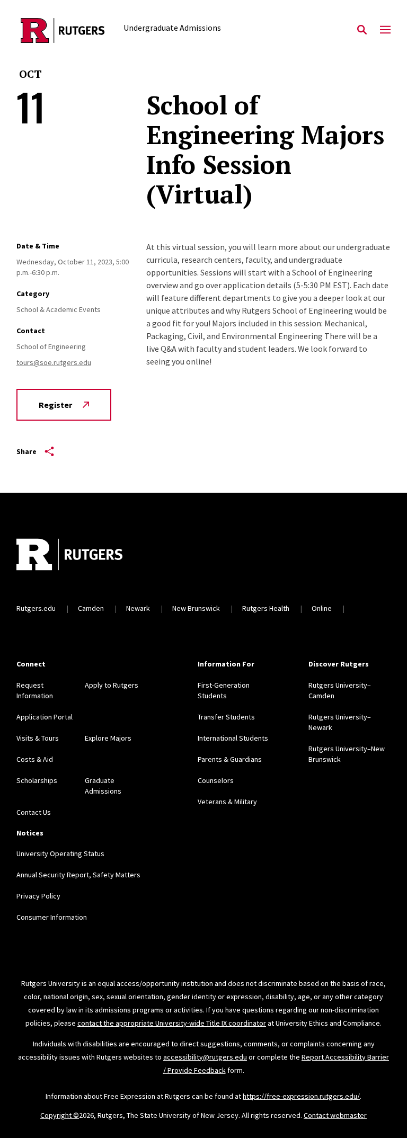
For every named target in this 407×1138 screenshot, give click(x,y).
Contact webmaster (335, 1115)
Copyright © (59, 1115)
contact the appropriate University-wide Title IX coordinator (171, 1023)
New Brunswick (196, 608)
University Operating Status (60, 853)
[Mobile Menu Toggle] (385, 30)
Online (322, 608)
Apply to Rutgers (111, 685)
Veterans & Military (227, 801)
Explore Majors (108, 738)
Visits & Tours (37, 738)
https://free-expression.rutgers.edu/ (301, 1096)
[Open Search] (362, 30)
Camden (91, 608)
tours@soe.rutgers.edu (53, 362)
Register (55, 404)
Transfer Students (226, 717)
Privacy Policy (38, 896)
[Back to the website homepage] (62, 30)
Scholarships (36, 780)
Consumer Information (51, 917)
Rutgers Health (265, 608)
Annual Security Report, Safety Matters (78, 874)
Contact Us (33, 812)
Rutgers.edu (36, 608)
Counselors (216, 780)
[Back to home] (86, 555)
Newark (138, 608)
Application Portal (44, 717)
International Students (233, 738)
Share (26, 451)
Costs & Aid (34, 759)
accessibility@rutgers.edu (205, 1057)
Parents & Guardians (230, 759)
